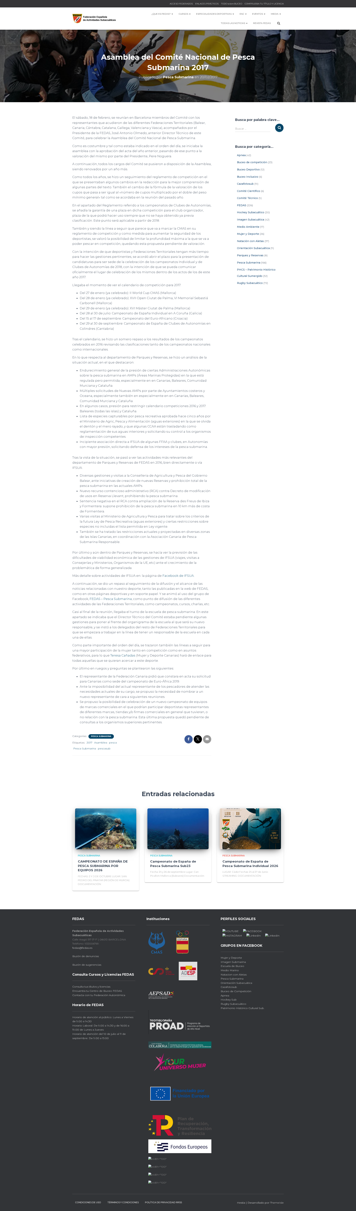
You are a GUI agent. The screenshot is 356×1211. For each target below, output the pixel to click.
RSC (242, 13)
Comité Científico (248, 191)
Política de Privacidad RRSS (163, 1202)
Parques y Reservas (250, 255)
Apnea (241, 155)
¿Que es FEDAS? (161, 13)
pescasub (104, 748)
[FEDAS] (94, 18)
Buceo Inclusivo (247, 176)
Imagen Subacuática (250, 219)
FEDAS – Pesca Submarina (111, 599)
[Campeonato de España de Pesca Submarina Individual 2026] (250, 828)
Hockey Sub (229, 999)
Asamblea (100, 742)
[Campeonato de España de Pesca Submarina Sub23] (178, 828)
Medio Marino (230, 970)
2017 (89, 742)
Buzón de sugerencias (86, 964)
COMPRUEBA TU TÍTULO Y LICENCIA (264, 3)
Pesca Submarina (101, 736)
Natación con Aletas (250, 241)
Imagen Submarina (233, 962)
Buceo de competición (252, 162)
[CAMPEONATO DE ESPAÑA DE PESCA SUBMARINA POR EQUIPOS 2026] (105, 828)
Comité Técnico (247, 198)
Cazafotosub (245, 183)
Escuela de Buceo (232, 966)
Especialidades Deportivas (214, 13)
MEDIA (275, 13)
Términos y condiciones (123, 1202)
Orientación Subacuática (253, 248)
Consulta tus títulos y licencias (91, 986)
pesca (113, 742)
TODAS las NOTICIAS (233, 23)
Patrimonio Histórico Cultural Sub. (242, 1008)
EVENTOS (257, 13)
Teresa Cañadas (122, 655)
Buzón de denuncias (85, 956)
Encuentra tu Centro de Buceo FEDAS (97, 991)
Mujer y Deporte (248, 234)
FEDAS (241, 205)
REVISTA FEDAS (262, 23)
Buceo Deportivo (248, 169)
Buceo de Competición (236, 991)
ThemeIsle (277, 1202)
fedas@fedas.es (82, 948)
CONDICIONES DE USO (88, 1202)
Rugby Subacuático (250, 283)
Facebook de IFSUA (178, 575)
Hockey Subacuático (250, 212)
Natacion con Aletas (234, 974)
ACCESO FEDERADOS (181, 3)
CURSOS (184, 13)
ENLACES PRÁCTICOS (207, 3)
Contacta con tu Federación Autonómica (98, 995)
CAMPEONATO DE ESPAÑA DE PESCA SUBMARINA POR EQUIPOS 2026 (103, 866)
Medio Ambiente (248, 226)
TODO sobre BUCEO (231, 3)
